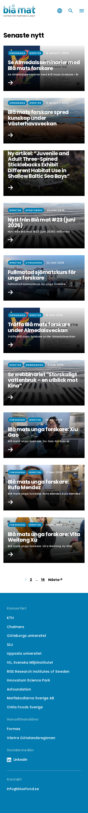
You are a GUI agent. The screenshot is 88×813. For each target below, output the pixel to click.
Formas (13, 728)
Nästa (53, 579)
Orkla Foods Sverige (25, 707)
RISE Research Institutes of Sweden (38, 671)
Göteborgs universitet (26, 635)
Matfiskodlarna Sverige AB (30, 698)
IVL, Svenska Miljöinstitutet (30, 662)
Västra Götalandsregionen (31, 737)
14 (43, 579)
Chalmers (15, 626)
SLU (10, 644)
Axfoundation (19, 689)
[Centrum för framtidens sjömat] (22, 10)
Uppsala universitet (24, 653)
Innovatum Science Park (28, 680)
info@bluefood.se (23, 788)
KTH (10, 617)
